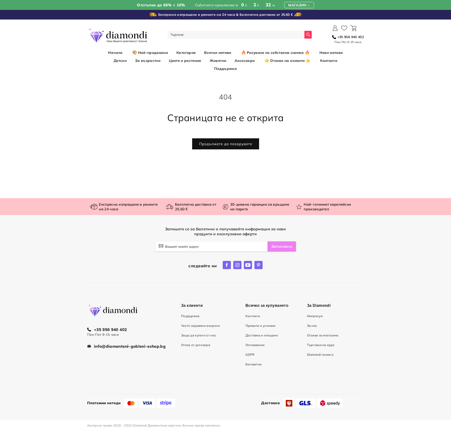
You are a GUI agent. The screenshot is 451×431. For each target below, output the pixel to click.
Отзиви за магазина (322, 335)
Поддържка (190, 316)
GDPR (249, 354)
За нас (312, 325)
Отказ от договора (195, 345)
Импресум (315, 316)
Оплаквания (255, 345)
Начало (115, 52)
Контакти (252, 316)
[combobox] (235, 35)
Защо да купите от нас (198, 335)
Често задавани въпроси (200, 325)
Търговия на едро (321, 345)
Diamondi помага (320, 354)
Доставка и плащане (261, 335)
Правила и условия (260, 325)
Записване (281, 246)
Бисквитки (253, 364)
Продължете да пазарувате (225, 144)
